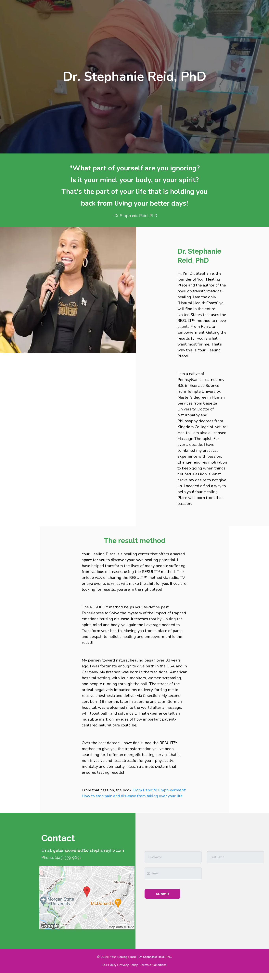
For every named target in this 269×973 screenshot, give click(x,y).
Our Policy (109, 965)
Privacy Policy (128, 965)
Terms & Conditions (153, 965)
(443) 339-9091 (68, 857)
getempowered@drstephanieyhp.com (88, 850)
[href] (86, 897)
